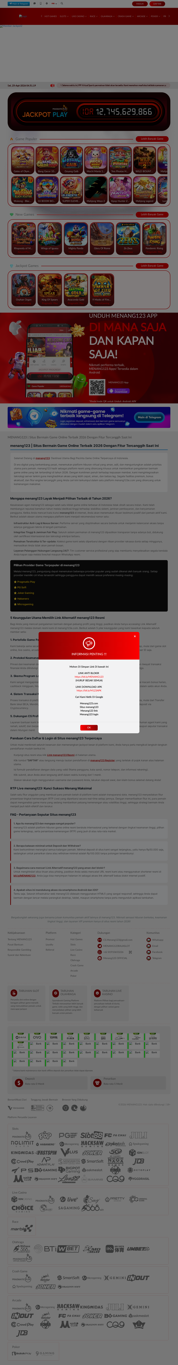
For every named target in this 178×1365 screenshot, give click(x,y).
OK (89, 727)
